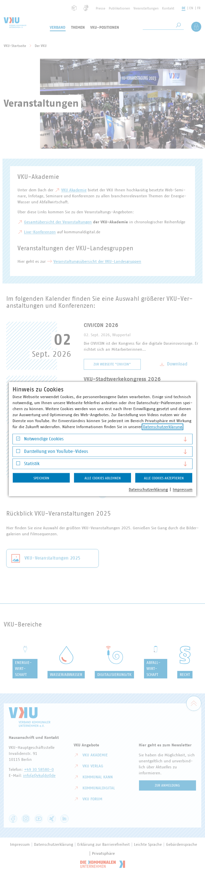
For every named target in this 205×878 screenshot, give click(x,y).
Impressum (182, 490)
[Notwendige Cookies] (18, 440)
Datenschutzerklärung (162, 427)
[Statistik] (18, 464)
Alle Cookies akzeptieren (164, 478)
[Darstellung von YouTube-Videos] (18, 452)
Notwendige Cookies (44, 439)
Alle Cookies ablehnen (102, 478)
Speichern (41, 478)
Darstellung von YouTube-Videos (56, 451)
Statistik (32, 464)
